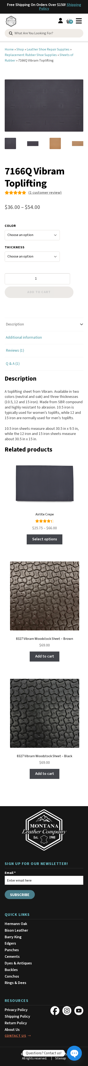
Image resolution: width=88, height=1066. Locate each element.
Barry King (13, 937)
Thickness (15, 247)
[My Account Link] (60, 21)
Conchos (12, 976)
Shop (20, 49)
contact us (15, 1036)
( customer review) (45, 192)
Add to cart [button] (44, 656)
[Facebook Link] (54, 1010)
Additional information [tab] (24, 337)
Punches (12, 950)
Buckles (11, 969)
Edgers (10, 943)
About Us (12, 1029)
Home (9, 49)
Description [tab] (15, 324)
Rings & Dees (15, 982)
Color (10, 225)
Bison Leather (16, 930)
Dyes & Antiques (18, 963)
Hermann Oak (16, 923)
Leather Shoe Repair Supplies (48, 49)
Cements (12, 956)
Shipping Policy (17, 1016)
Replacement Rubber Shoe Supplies (31, 55)
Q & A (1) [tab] (13, 363)
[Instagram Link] (66, 1010)
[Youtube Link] (78, 1010)
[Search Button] (11, 34)
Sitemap (60, 1058)
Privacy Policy (16, 1010)
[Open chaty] (74, 1053)
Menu (78, 20)
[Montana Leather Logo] (44, 830)
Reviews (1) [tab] (15, 350)
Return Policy (16, 1023)
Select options (44, 539)
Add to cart (39, 292)
